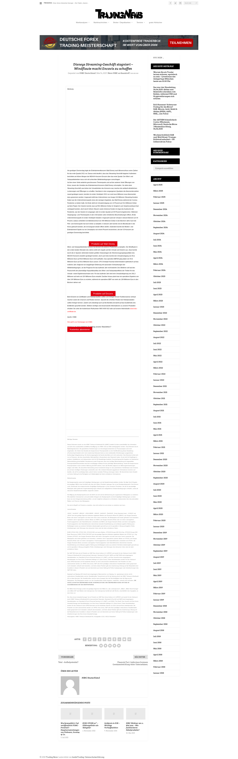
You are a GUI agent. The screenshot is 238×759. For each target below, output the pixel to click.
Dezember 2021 (160, 386)
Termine (140, 22)
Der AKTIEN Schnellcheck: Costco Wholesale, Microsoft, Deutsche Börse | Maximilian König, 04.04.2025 (165, 124)
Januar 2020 (158, 527)
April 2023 (157, 295)
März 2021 (158, 441)
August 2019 (158, 557)
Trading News (52, 757)
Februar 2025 (159, 197)
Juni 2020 (157, 496)
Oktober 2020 (159, 472)
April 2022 (157, 362)
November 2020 (160, 466)
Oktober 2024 (159, 221)
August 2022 (158, 337)
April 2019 (157, 581)
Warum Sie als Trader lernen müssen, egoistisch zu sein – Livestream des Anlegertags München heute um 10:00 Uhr (165, 76)
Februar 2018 (159, 667)
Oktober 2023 (159, 276)
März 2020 (158, 514)
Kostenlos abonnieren (80, 329)
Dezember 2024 (160, 209)
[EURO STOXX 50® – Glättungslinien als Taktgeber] (92, 714)
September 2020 (160, 478)
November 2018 (160, 612)
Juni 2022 (157, 350)
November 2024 (160, 215)
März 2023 (158, 301)
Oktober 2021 (159, 398)
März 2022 (158, 368)
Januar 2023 (158, 307)
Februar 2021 (159, 447)
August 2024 (158, 234)
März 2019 (158, 588)
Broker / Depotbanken (122, 22)
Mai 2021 (157, 429)
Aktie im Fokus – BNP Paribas (63, 3)
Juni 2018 (157, 643)
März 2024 (158, 264)
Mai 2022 (157, 356)
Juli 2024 (157, 240)
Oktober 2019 (159, 545)
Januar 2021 (158, 453)
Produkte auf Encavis (103, 293)
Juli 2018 (157, 636)
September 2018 (160, 624)
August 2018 (158, 630)
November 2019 (160, 539)
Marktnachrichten (100, 22)
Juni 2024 (157, 246)
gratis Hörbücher (155, 22)
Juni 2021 (157, 423)
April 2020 (158, 508)
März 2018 (158, 661)
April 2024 (157, 258)
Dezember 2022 (160, 313)
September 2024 (160, 227)
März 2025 (158, 191)
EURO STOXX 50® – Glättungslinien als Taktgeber (90, 725)
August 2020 (158, 484)
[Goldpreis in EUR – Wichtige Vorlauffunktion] (114, 714)
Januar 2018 (158, 673)
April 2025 (157, 185)
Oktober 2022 (159, 325)
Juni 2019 (157, 569)
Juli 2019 (157, 563)
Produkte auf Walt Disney (103, 244)
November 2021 (160, 392)
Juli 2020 (157, 490)
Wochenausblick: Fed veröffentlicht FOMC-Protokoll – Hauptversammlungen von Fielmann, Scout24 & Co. (70, 729)
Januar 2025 (158, 203)
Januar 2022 (158, 380)
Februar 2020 (159, 520)
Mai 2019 (157, 575)
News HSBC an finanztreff (118, 73)
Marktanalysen (82, 22)
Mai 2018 (157, 649)
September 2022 (160, 331)
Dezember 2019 (160, 533)
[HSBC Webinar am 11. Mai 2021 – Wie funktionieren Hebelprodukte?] (135, 714)
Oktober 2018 (159, 618)
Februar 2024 (159, 270)
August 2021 (158, 411)
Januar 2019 (158, 600)
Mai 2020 (157, 502)
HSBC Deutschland (87, 73)
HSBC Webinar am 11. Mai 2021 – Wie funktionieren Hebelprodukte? (135, 726)
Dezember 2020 (160, 459)
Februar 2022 (159, 374)
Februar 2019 (159, 594)
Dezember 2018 (160, 606)
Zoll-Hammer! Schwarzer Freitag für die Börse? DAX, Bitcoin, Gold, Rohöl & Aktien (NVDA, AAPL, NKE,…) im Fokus (165, 109)
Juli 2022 (157, 343)
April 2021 (157, 435)
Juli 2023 (157, 282)
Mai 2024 (157, 252)
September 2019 (160, 551)
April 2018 (157, 655)
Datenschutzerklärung (94, 757)
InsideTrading (78, 757)
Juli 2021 (157, 417)
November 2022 (160, 319)
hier (127, 482)
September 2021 (160, 404)
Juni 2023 (157, 289)
